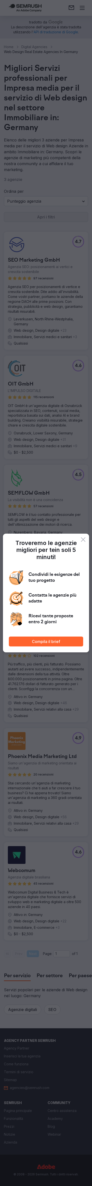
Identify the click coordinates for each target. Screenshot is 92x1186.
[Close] (83, 539)
